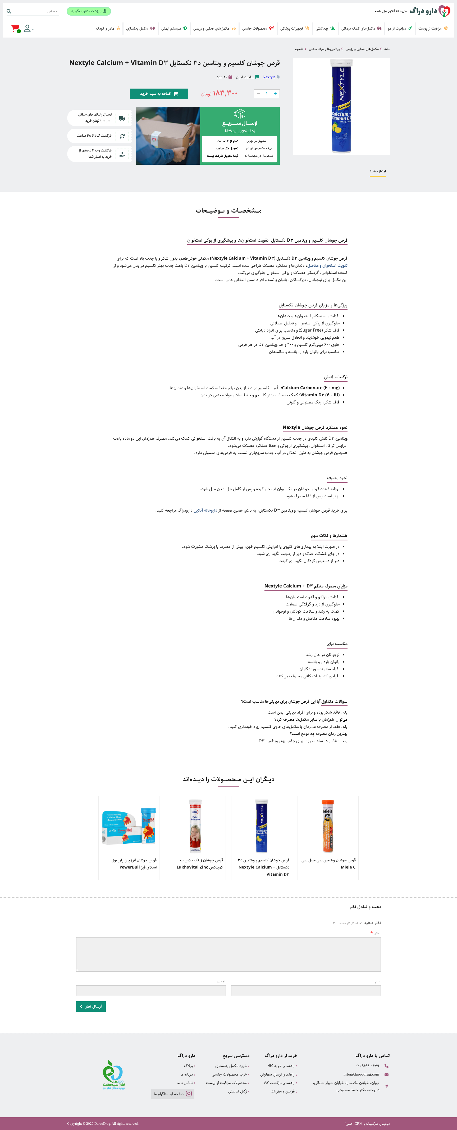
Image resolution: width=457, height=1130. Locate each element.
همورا (349, 1123)
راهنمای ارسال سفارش (278, 1074)
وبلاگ (189, 1066)
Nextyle (269, 77)
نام (377, 981)
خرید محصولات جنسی (230, 1074)
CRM (359, 1124)
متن (377, 933)
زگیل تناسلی (238, 1091)
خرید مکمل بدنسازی (231, 1066)
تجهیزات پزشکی (292, 28)
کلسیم (299, 49)
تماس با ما (185, 1083)
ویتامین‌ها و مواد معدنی (324, 49)
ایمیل (221, 981)
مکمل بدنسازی (137, 28)
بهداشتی (322, 28)
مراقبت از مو (397, 28)
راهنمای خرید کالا (282, 1066)
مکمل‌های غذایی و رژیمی (211, 28)
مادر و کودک (105, 28)
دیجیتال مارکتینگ (378, 1123)
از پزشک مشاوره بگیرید (87, 11)
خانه (387, 49)
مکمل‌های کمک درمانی (358, 28)
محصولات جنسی (255, 28)
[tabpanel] (328, 838)
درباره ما (187, 1074)
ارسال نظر (93, 1006)
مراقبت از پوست (430, 28)
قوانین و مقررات (283, 1091)
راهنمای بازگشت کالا (279, 1083)
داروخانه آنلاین (205, 510)
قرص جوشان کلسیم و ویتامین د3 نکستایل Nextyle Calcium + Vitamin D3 (263, 867)
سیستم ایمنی (171, 28)
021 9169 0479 (367, 1066)
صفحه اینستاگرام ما (169, 1094)
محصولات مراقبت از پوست (227, 1083)
